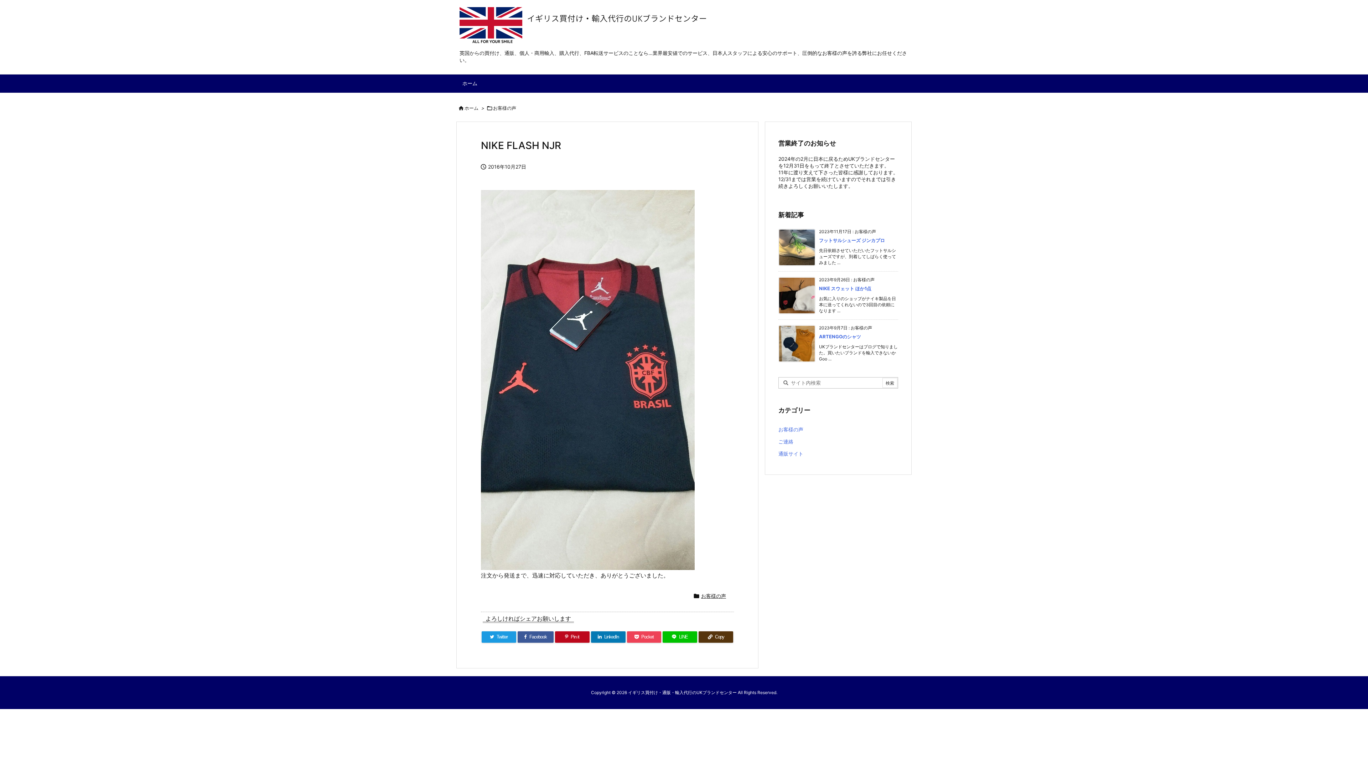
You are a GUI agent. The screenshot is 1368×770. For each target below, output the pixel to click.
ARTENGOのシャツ (840, 336)
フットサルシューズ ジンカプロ (852, 240)
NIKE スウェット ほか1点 (845, 288)
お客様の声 (504, 108)
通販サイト (790, 454)
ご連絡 (785, 441)
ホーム (471, 108)
